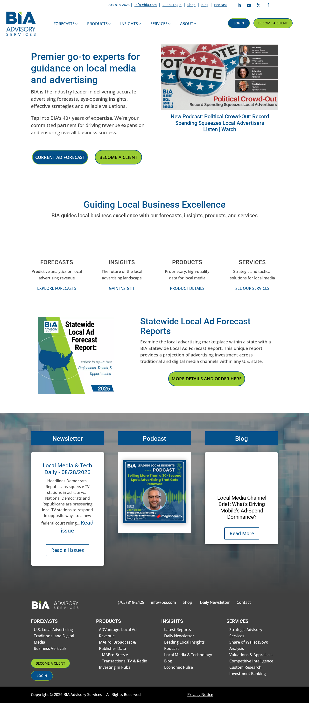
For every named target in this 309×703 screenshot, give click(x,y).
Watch (228, 129)
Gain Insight (122, 288)
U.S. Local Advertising (53, 629)
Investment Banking (247, 673)
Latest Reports (177, 629)
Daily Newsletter (215, 602)
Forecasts (64, 23)
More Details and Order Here (207, 379)
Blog (204, 4)
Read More (242, 533)
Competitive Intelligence (251, 661)
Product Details (187, 288)
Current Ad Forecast (60, 157)
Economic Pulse (178, 667)
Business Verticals (50, 648)
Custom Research (245, 667)
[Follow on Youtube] (249, 5)
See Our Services (252, 288)
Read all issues (67, 550)
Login (239, 23)
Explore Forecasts (56, 288)
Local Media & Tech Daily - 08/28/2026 (67, 469)
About (186, 23)
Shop (191, 4)
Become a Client (273, 23)
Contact (244, 602)
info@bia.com (145, 4)
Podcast (220, 4)
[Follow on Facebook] (268, 5)
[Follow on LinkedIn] (239, 5)
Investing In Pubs (114, 667)
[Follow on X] (258, 5)
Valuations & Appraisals (251, 654)
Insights (129, 23)
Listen (210, 129)
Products (97, 23)
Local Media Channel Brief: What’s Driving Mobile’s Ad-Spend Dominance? (241, 507)
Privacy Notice (200, 694)
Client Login (172, 4)
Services (159, 23)
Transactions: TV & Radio (124, 661)
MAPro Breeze (115, 654)
